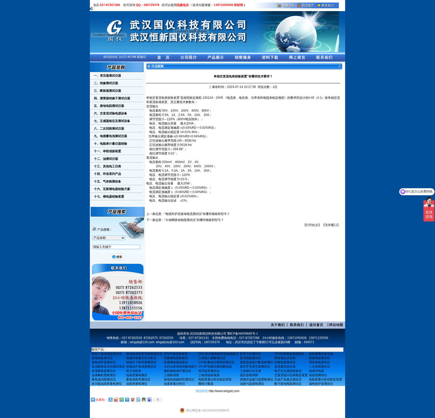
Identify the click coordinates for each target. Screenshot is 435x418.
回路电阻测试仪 (285, 362)
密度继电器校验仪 (176, 362)
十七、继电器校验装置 (109, 196)
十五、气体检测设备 (107, 181)
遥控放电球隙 (249, 375)
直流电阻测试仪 (250, 358)
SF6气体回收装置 (176, 354)
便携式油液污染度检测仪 (256, 379)
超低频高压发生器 (321, 354)
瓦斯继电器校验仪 (176, 358)
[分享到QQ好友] (143, 399)
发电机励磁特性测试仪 (179, 379)
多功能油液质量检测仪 (107, 383)
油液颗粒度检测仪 (104, 375)
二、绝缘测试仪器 (106, 83)
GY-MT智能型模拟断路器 (215, 366)
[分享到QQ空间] (121, 399)
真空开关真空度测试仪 (255, 366)
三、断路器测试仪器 (107, 90)
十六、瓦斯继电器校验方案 (112, 189)
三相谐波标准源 (209, 375)
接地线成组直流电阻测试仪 (144, 354)
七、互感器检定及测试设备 (112, 121)
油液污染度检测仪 (252, 383)
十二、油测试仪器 (106, 158)
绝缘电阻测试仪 (319, 358)
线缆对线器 (316, 371)
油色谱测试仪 (318, 375)
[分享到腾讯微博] (127, 399)
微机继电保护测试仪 (177, 371)
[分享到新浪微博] (116, 399)
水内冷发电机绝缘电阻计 (180, 366)
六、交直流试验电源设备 (110, 113)
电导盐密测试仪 (209, 371)
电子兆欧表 (133, 371)
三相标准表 (171, 375)
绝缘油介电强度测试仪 (141, 366)
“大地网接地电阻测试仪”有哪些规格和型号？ (194, 220)
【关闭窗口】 (331, 225)
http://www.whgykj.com (224, 391)
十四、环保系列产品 (107, 174)
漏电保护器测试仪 (104, 362)
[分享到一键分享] (110, 399)
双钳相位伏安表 (285, 358)
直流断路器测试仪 (104, 371)
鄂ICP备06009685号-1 (242, 333)
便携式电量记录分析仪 (141, 358)
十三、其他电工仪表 (107, 166)
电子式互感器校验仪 (288, 371)
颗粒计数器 (205, 383)
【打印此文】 (312, 225)
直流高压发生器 (285, 366)
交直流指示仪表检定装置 (291, 375)
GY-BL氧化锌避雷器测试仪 (216, 362)
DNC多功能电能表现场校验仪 (218, 354)
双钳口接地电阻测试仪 (107, 354)
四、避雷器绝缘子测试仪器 (112, 98)
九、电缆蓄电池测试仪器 (110, 136)
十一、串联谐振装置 (107, 151)
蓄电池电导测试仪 (138, 379)
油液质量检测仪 (136, 375)
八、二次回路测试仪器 (109, 128)
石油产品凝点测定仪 (288, 379)
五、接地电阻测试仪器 (109, 106)
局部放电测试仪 (319, 362)
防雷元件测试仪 (250, 354)
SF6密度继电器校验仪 (289, 354)
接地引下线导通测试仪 (141, 362)
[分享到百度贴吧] (138, 399)
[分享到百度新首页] (149, 399)
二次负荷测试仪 (319, 366)
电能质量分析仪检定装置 (215, 379)
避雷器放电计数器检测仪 (256, 362)
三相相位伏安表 (250, 371)
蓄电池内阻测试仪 (104, 379)
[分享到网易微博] (132, 399)
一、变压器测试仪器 (107, 75)
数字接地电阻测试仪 (288, 383)
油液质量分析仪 (174, 383)
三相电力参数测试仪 (212, 358)
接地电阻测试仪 (102, 358)
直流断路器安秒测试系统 (108, 366)
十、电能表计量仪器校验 (110, 143)
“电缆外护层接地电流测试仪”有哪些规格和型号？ (197, 214)
